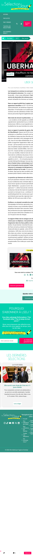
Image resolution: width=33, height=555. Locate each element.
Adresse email (6, 276)
